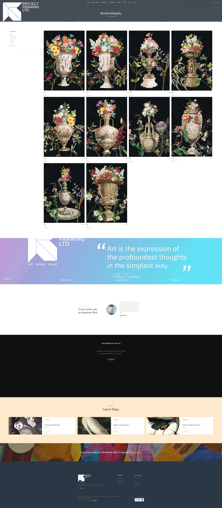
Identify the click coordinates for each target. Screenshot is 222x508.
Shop (129, 2)
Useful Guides (137, 482)
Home (88, 2)
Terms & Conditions (140, 497)
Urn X (45, 92)
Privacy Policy (131, 497)
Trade (134, 2)
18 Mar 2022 (185, 419)
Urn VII (172, 92)
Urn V (87, 158)
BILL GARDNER (115, 431)
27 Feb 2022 (47, 419)
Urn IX (87, 92)
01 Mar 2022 (116, 419)
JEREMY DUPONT (185, 431)
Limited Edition (104, 2)
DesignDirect (94, 500)
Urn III (172, 158)
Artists (124, 2)
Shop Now (135, 452)
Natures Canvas (13, 45)
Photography (12, 41)
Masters (11, 34)
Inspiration (118, 2)
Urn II (45, 224)
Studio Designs (12, 38)
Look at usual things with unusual (52, 425)
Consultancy (111, 2)
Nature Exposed (13, 36)
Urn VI (45, 158)
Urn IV (130, 158)
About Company (121, 478)
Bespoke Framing (95, 2)
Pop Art (11, 43)
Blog (135, 486)
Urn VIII (130, 92)
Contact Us (120, 482)
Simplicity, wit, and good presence (121, 425)
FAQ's (135, 480)
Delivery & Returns (137, 478)
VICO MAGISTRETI (47, 431)
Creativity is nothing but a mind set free (191, 425)
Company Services (121, 480)
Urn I (87, 224)
